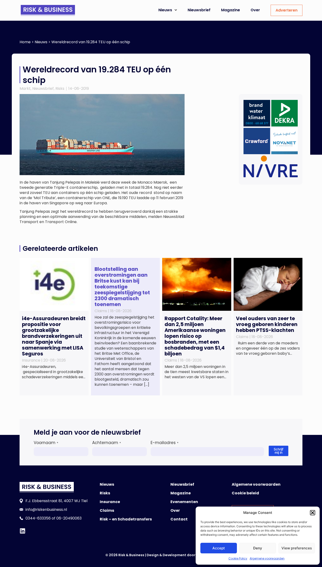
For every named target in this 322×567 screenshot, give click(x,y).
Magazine (230, 10)
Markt (25, 88)
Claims (107, 510)
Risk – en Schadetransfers (126, 519)
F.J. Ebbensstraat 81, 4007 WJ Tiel (56, 501)
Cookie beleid (245, 493)
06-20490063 (69, 518)
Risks (59, 88)
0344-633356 (38, 518)
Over (255, 10)
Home (25, 42)
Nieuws (165, 10)
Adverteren (286, 10)
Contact (179, 519)
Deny (257, 548)
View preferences (296, 548)
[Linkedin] (22, 531)
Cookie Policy (237, 558)
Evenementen (184, 501)
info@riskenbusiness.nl (46, 509)
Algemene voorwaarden (267, 558)
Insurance (110, 501)
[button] (312, 512)
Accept (218, 548)
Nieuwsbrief (199, 10)
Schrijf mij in (278, 450)
